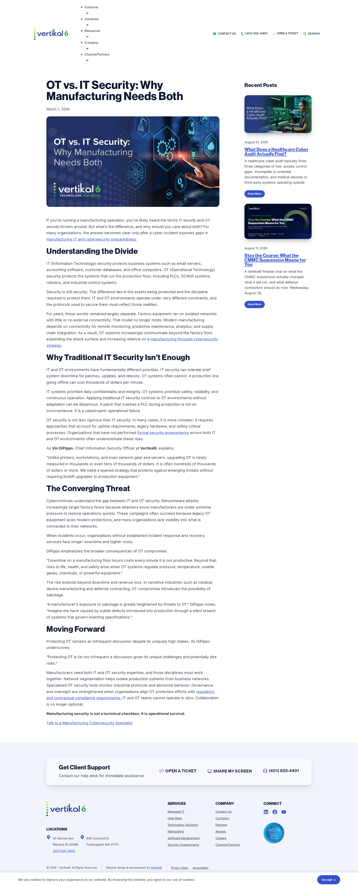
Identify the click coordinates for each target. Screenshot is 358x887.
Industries (92, 19)
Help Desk (175, 818)
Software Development (184, 838)
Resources (92, 31)
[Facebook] (274, 812)
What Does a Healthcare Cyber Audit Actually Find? (276, 152)
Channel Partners (97, 54)
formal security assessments (163, 432)
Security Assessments (183, 844)
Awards (220, 831)
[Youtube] (283, 812)
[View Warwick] (48, 837)
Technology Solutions (183, 825)
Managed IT (176, 811)
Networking (176, 831)
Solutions (91, 7)
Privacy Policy (180, 867)
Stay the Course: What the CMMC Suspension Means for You (275, 260)
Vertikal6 (156, 867)
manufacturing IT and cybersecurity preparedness (91, 239)
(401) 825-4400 (64, 851)
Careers (220, 838)
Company (91, 42)
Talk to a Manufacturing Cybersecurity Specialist (89, 723)
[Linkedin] (266, 812)
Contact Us (223, 811)
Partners (221, 825)
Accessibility (200, 867)
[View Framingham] (82, 837)
